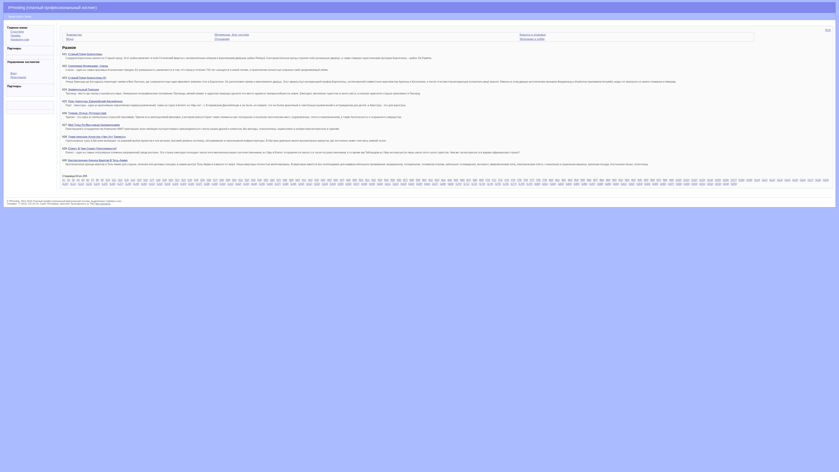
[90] (614, 180)
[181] (545, 184)
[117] (810, 180)
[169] (451, 184)
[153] (325, 184)
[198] (679, 184)
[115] (795, 180)
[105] (718, 180)
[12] (120, 180)
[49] (354, 180)
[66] (462, 180)
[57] (405, 180)
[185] (576, 184)
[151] (309, 184)
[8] (97, 180)
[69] (481, 180)
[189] (608, 184)
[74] (513, 180)
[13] (126, 180)
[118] (818, 180)
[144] (254, 184)
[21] (177, 180)
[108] (741, 180)
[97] (659, 180)
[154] (333, 184)
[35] (266, 180)
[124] (97, 184)
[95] (646, 180)
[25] (202, 180)
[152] (317, 184)
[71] (494, 180)
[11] (114, 180)
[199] (687, 184)
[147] (278, 184)
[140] (222, 184)
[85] (583, 180)
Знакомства (74, 34)
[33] (253, 180)
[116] (803, 180)
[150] (301, 184)
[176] (506, 184)
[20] (171, 180)
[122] (81, 184)
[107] (734, 180)
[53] (380, 180)
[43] (316, 180)
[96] (652, 180)
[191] (624, 184)
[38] (285, 180)
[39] (291, 180)
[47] (342, 180)
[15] (139, 180)
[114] (787, 180)
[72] (500, 180)
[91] (621, 180)
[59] (418, 180)
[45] (329, 180)
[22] (183, 180)
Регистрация (18, 77)
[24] (196, 180)
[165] (419, 184)
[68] (475, 180)
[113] (780, 180)
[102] (694, 180)
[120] (65, 184)
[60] (424, 180)
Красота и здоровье (533, 34)
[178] (521, 184)
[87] (595, 180)
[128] (128, 184)
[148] (285, 184)
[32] (247, 180)
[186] (584, 184)
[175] (498, 184)
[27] (215, 180)
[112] (772, 180)
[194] (647, 184)
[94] (640, 180)
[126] (112, 184)
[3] (73, 180)
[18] (158, 180)
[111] (764, 180)
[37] (278, 180)
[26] (209, 180)
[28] (221, 180)
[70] (487, 180)
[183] (561, 184)
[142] (238, 184)
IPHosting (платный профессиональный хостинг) (52, 7)
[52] (373, 180)
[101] (686, 180)
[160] (380, 184)
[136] (191, 184)
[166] (427, 184)
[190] (616, 184)
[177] (514, 184)
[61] (430, 180)
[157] (356, 184)
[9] (102, 180)
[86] (589, 180)
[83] (570, 180)
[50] (361, 180)
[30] (234, 180)
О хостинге (17, 31)
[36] (272, 180)
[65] (456, 180)
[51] (367, 180)
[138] (207, 184)
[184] (569, 184)
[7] (92, 180)
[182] (553, 184)
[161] (388, 184)
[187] (592, 184)
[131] (152, 184)
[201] (702, 184)
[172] (474, 184)
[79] (545, 180)
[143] (246, 184)
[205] (734, 184)
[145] (262, 184)
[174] (490, 184)
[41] (304, 180)
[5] (82, 180)
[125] (104, 184)
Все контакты (102, 203)
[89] (608, 180)
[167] (435, 184)
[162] (396, 184)
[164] (411, 184)
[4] (78, 180)
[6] (87, 180)
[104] (710, 180)
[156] (348, 184)
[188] (600, 184)
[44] (323, 180)
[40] (297, 180)
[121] (73, 184)
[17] (152, 180)
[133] (167, 184)
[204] (726, 184)
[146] (270, 184)
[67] (468, 180)
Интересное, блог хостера (232, 34)
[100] (678, 180)
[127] (120, 184)
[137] (199, 184)
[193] (639, 184)
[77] (532, 180)
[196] (663, 184)
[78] (538, 180)
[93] (633, 180)
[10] (108, 180)
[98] (665, 180)
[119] (826, 180)
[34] (259, 180)
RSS (828, 30)
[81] (557, 180)
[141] (230, 184)
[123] (89, 184)
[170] (458, 184)
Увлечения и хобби (532, 39)
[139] (215, 184)
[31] (240, 180)
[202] (710, 184)
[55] (392, 180)
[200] (694, 184)
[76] (526, 180)
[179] (529, 184)
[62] (437, 180)
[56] (399, 180)
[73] (506, 180)
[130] (144, 184)
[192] (631, 184)
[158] (364, 184)
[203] (718, 184)
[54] (386, 180)
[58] (411, 180)
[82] (564, 180)
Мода (69, 39)
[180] (537, 184)
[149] (293, 184)
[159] (372, 184)
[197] (671, 184)
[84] (576, 180)
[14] (133, 180)
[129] (136, 184)
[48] (348, 180)
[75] (519, 180)
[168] (443, 184)
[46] (335, 180)
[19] (164, 180)
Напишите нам (19, 39)
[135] (183, 184)
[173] (482, 184)
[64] (449, 180)
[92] (627, 180)
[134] (175, 184)
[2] (68, 180)
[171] (466, 184)
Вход (13, 73)
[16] (145, 180)
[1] (63, 180)
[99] (671, 180)
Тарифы (15, 35)
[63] (443, 180)
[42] (310, 180)
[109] (749, 180)
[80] (551, 180)
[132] (160, 184)
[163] (403, 184)
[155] (340, 184)
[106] (726, 180)
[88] (602, 180)
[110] (757, 180)
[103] (702, 180)
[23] (190, 180)
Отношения (222, 39)
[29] (228, 180)
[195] (655, 184)
